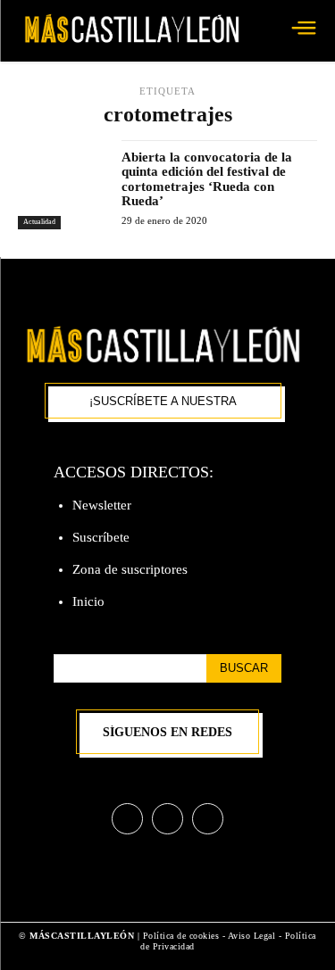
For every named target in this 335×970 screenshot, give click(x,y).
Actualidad (39, 222)
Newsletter (101, 505)
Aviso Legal (253, 936)
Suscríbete (101, 537)
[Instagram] (167, 818)
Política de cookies (181, 936)
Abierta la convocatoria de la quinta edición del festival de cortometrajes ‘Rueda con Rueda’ (206, 179)
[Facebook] (127, 818)
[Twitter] (207, 818)
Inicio (88, 601)
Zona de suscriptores (130, 569)
